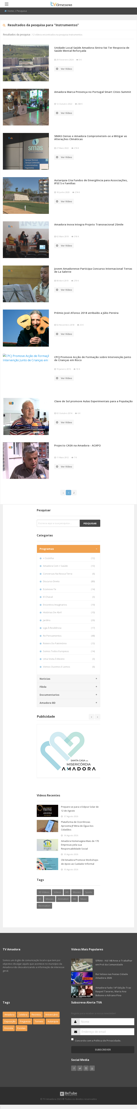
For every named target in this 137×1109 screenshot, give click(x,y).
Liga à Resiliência (69, 627)
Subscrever (103, 1049)
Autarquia (52, 1021)
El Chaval (69, 596)
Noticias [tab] (45, 678)
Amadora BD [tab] (47, 702)
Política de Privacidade (107, 1040)
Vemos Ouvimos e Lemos (69, 666)
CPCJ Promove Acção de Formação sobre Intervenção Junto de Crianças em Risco (92, 358)
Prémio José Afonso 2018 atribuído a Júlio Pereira (86, 313)
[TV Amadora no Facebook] (74, 1068)
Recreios (36, 1014)
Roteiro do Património (69, 643)
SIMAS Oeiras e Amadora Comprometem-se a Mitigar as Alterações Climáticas (90, 137)
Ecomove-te (69, 589)
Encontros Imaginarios (69, 604)
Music (83, 898)
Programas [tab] (47, 548)
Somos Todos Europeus (69, 651)
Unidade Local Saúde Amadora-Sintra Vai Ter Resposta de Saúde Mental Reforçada (91, 49)
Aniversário (51, 1014)
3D (40, 898)
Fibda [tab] (43, 686)
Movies (77, 892)
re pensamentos (69, 635)
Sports (88, 892)
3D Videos (44, 892)
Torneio (39, 1021)
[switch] (72, 1039)
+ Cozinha (69, 558)
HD (67, 892)
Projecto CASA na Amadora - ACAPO (77, 445)
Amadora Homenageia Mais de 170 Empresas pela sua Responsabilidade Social (80, 844)
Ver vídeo (66, 68)
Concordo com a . (98, 1040)
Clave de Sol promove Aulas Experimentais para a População (93, 401)
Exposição (10, 1021)
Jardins (69, 620)
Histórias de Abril (69, 612)
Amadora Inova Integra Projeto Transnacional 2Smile (88, 224)
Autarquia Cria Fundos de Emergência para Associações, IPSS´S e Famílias (91, 181)
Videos (57, 892)
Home (10, 10)
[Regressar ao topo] (125, 1086)
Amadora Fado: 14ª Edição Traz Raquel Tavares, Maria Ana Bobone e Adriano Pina (113, 991)
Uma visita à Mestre (69, 658)
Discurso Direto (69, 581)
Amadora (9, 1014)
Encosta (8, 1028)
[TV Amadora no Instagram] (86, 1068)
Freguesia (25, 1021)
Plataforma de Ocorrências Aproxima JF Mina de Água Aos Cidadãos (77, 825)
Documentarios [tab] (49, 694)
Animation (63, 898)
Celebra (23, 1014)
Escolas (21, 1028)
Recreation (44, 905)
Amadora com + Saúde (69, 565)
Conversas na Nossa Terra (69, 573)
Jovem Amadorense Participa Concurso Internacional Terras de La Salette (93, 270)
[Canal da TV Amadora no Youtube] (92, 1068)
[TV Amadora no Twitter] (80, 1068)
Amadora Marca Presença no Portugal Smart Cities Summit (92, 92)
